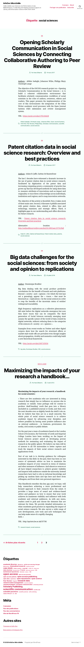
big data (23, 349)
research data (24, 581)
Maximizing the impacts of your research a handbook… (42, 373)
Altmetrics (20, 564)
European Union (16, 570)
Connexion (7, 606)
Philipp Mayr (38, 123)
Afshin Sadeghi (25, 122)
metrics (26, 572)
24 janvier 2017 (50, 165)
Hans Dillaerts (38, 72)
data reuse (36, 568)
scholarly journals (38, 584)
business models (30, 566)
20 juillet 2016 (50, 275)
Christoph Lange (35, 122)
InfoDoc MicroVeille (12, 3)
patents (59, 234)
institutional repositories (11, 572)
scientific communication (18, 589)
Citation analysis (17, 568)
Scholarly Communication (50, 123)
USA (16, 593)
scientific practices (10, 592)
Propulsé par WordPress (32, 642)
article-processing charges (32, 564)
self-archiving (33, 591)
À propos (65, 5)
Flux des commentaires (11, 611)
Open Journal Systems (57, 122)
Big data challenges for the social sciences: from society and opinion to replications (42, 263)
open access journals (25, 574)
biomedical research (17, 566)
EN (42, 36)
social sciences (35, 125)
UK (13, 593)
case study (8, 568)
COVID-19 (30, 568)
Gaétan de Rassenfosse (37, 234)
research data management (13, 582)
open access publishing (27, 576)
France (22, 570)
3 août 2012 (50, 383)
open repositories (24, 579)
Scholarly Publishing (13, 586)
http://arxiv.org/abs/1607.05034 (35, 343)
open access (10, 574)
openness (13, 578)
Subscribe (70, 7)
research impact (25, 527)
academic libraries (10, 564)
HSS (39, 349)
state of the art (7, 593)
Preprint (15, 581)
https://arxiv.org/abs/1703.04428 (36, 116)
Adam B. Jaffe (25, 234)
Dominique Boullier (31, 349)
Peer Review (30, 123)
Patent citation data (51, 234)
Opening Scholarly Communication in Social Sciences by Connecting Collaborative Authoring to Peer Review (42, 54)
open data (6, 578)
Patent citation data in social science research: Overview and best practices (42, 153)
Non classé (42, 364)
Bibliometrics (6, 566)
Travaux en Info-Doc (10, 626)
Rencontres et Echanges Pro (13, 630)
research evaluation (28, 582)
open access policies (10, 577)
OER (30, 572)
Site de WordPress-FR (11, 613)
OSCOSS (23, 123)
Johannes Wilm (45, 122)
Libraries (22, 572)
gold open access (30, 570)
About (72, 5)
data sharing (7, 570)
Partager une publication (58, 7)
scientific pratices (23, 591)
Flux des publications (10, 608)
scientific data (37, 589)
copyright (25, 568)
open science (36, 579)
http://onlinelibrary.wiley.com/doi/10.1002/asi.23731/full (41, 228)
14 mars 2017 (51, 72)
